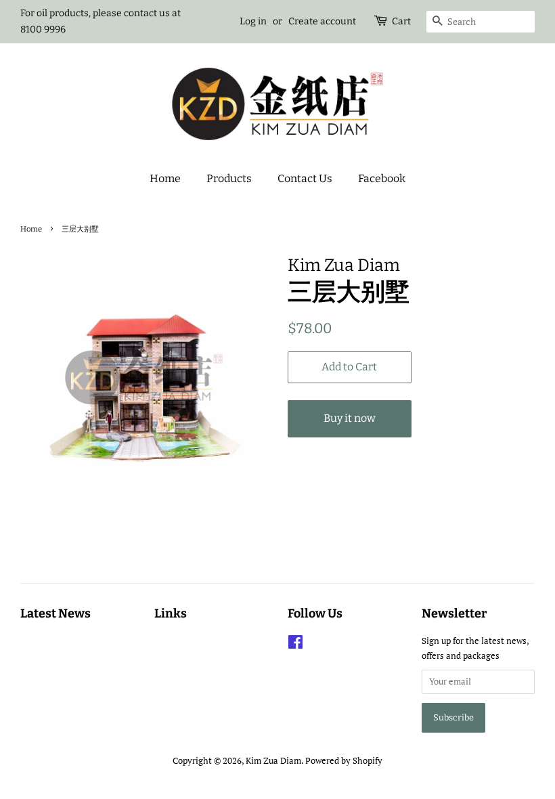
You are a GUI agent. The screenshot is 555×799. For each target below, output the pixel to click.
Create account (322, 21)
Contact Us (305, 178)
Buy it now (350, 418)
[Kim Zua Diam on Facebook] (295, 645)
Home (165, 178)
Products (229, 178)
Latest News (55, 613)
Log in (253, 21)
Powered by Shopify (343, 760)
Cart (401, 21)
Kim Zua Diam (273, 760)
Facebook (381, 178)
